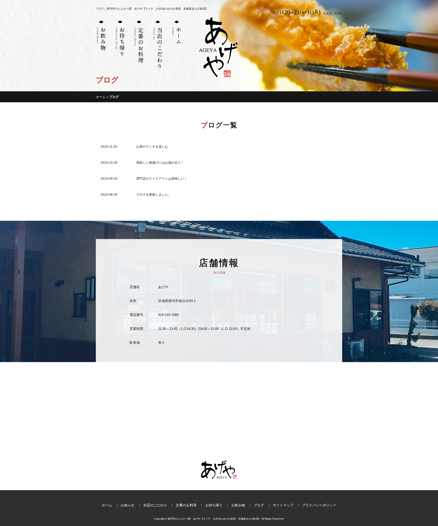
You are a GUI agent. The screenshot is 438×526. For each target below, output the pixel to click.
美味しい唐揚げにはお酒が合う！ (160, 162)
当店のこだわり (155, 505)
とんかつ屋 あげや (214, 518)
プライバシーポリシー (319, 505)
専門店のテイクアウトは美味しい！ (161, 178)
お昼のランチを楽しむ (152, 146)
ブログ (259, 505)
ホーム (100, 97)
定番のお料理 (186, 505)
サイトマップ (283, 505)
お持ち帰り (213, 505)
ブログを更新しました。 (153, 194)
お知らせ (127, 505)
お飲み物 (238, 505)
